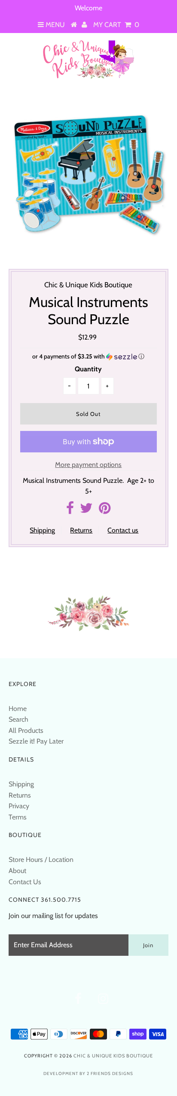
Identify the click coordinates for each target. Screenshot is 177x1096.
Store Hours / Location (41, 859)
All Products (26, 730)
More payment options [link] (88, 465)
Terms (18, 817)
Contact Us (25, 882)
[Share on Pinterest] (104, 510)
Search (18, 719)
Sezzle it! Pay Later (36, 741)
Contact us (122, 530)
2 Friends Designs (110, 1073)
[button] (88, 356)
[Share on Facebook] (70, 510)
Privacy (19, 806)
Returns (81, 530)
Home (18, 709)
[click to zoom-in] (152, 109)
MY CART (116, 25)
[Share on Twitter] (86, 510)
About (17, 871)
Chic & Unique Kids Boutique (113, 1056)
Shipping (42, 530)
